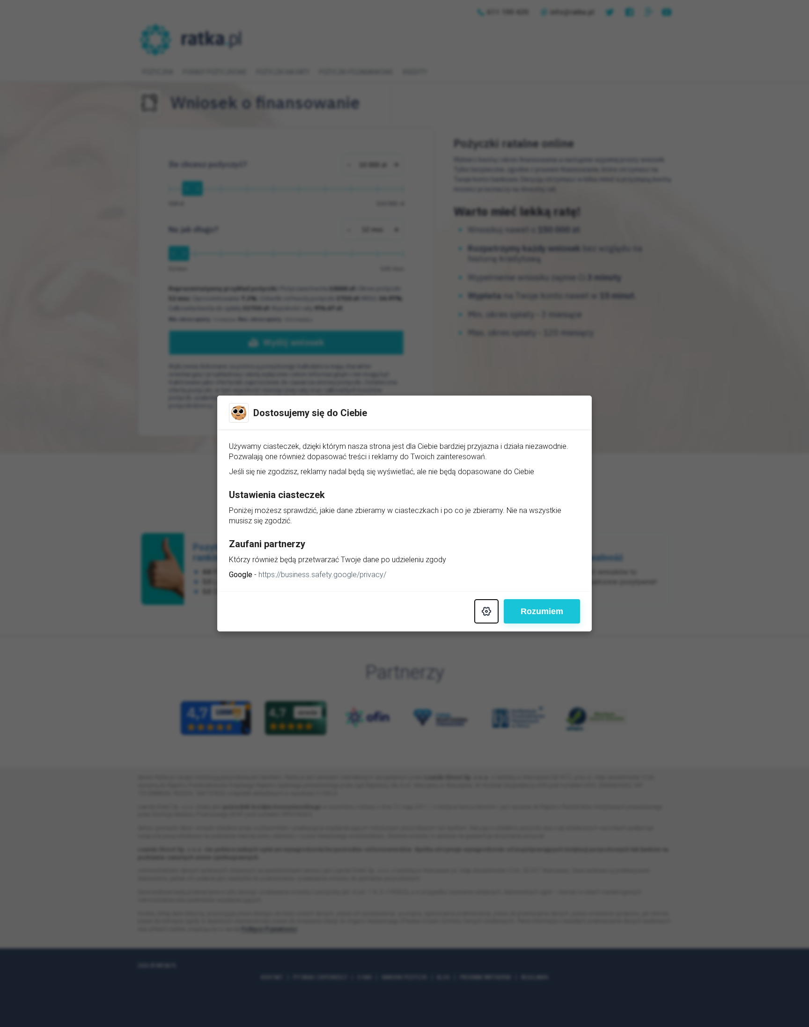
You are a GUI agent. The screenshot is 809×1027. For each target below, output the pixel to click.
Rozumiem (542, 611)
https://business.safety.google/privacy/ (322, 574)
